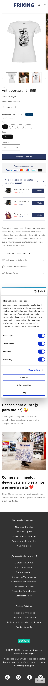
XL (29, 127)
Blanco (8, 137)
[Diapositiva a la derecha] (45, 78)
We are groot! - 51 (21, 214)
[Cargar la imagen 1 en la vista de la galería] (11, 77)
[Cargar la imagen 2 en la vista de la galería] (23, 77)
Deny (24, 392)
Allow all (24, 377)
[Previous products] (37, 181)
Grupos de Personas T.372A (22, 189)
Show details (34, 370)
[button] (3, 5)
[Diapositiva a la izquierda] (3, 78)
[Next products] (43, 181)
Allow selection (24, 385)
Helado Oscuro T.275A (22, 202)
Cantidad (5, 142)
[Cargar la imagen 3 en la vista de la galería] (36, 77)
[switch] (41, 344)
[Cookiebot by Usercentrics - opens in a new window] (34, 292)
